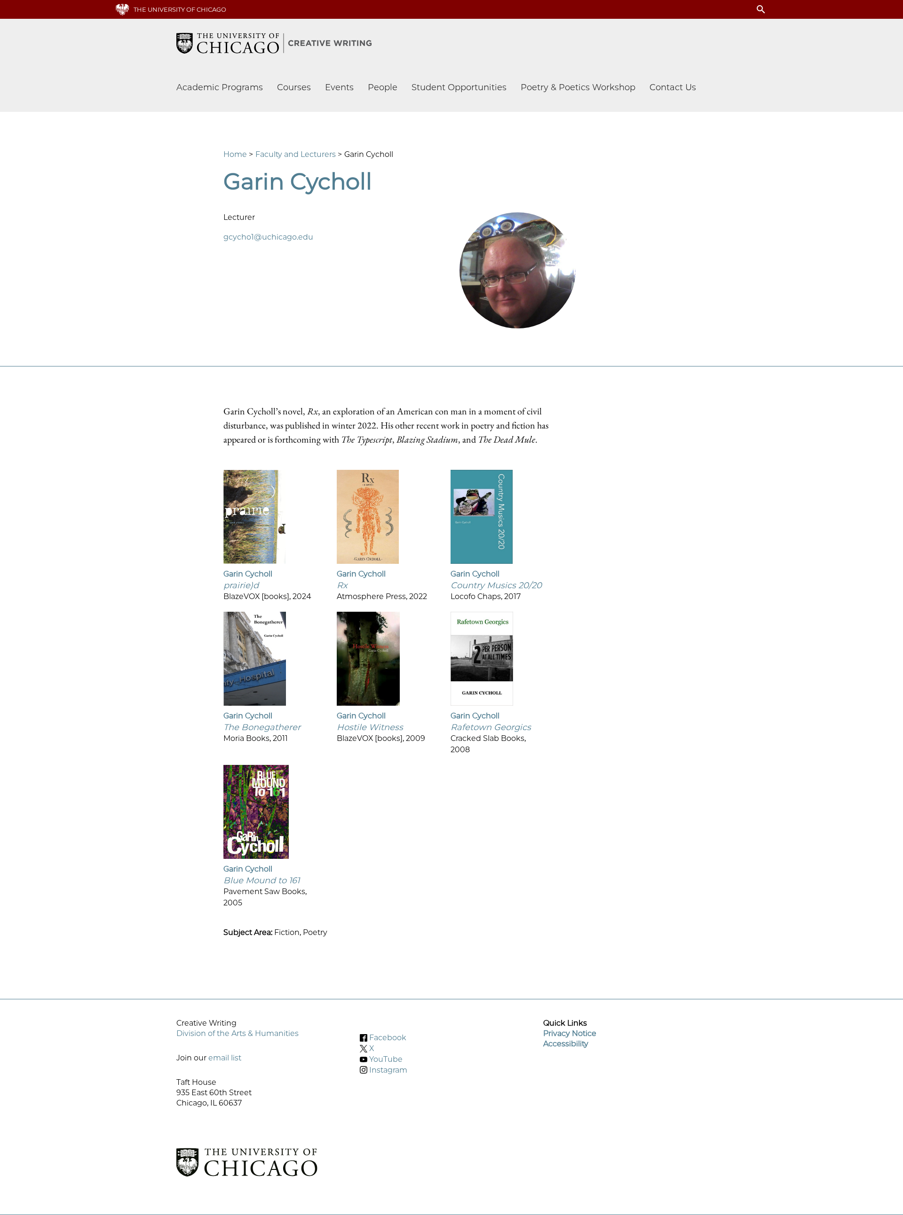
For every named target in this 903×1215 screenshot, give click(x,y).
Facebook (387, 1037)
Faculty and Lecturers (295, 154)
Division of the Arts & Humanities (237, 1033)
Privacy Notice (569, 1033)
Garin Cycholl (247, 573)
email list (224, 1057)
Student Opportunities (459, 87)
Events (339, 87)
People (382, 87)
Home (235, 154)
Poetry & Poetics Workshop (578, 87)
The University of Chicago (180, 9)
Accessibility (565, 1043)
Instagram (388, 1069)
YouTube (386, 1059)
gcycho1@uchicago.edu (268, 237)
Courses (294, 87)
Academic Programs (219, 87)
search (761, 9)
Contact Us (673, 87)
